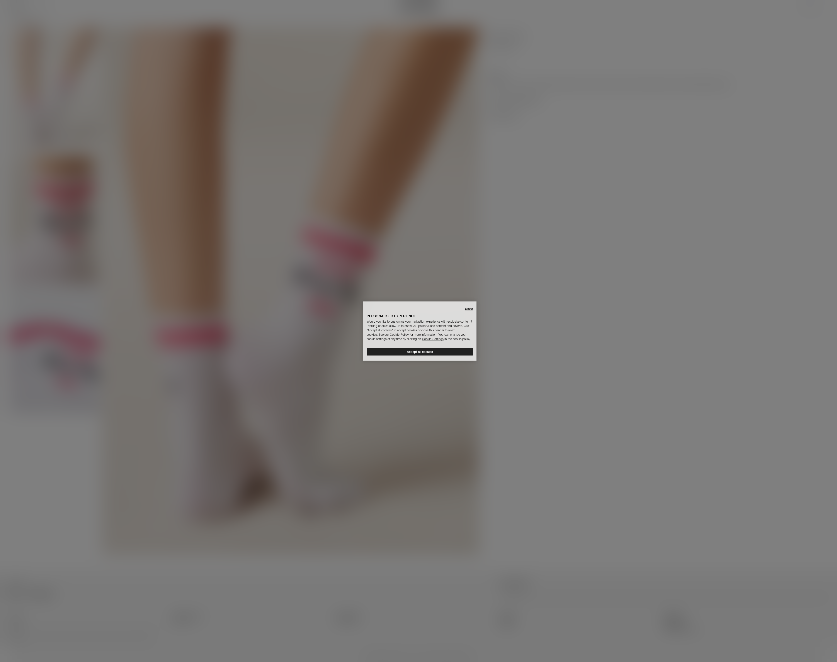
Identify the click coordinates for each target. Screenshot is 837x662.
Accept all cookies (420, 352)
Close (469, 308)
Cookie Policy (399, 335)
